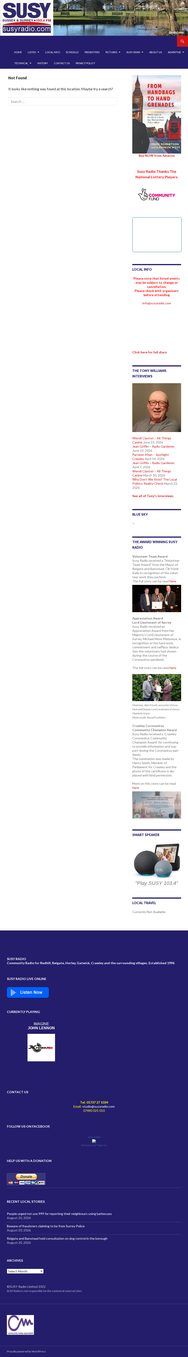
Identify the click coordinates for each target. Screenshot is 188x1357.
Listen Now (31, 992)
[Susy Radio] (94, 1141)
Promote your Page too (94, 1145)
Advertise (174, 52)
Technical (21, 63)
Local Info (52, 52)
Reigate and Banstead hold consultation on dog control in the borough (57, 1238)
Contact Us (62, 63)
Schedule (72, 52)
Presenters (92, 52)
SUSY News (133, 52)
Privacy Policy (85, 63)
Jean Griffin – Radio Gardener (153, 446)
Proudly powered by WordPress (26, 1351)
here (172, 581)
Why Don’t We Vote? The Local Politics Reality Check (154, 481)
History (42, 63)
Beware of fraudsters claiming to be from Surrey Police (46, 1226)
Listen (32, 52)
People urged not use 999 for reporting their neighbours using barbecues (59, 1214)
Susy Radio (94, 1137)
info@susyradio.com (156, 303)
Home (18, 52)
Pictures (111, 52)
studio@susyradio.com (98, 1106)
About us (155, 52)
